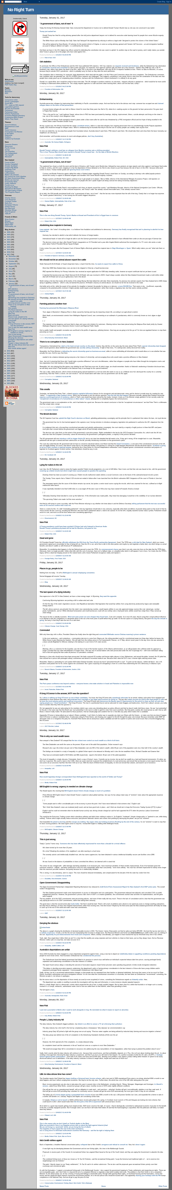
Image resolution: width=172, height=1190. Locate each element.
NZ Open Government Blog (14, 178)
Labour (56, 726)
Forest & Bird (10, 162)
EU (46, 455)
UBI (54, 1115)
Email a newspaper (12, 101)
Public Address (10, 183)
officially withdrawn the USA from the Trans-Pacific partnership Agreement (89, 542)
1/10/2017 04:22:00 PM (63, 943)
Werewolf (8, 157)
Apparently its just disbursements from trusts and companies (68, 934)
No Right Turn (21, 9)
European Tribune (11, 205)
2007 (9, 373)
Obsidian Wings (10, 210)
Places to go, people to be (51, 568)
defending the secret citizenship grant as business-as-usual (83, 351)
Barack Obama (50, 669)
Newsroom (9, 146)
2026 (9, 232)
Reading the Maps (11, 187)
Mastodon (8, 91)
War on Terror (66, 1136)
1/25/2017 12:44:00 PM (63, 452)
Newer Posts (44, 1186)
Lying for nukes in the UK (51, 465)
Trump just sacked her (48, 31)
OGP (46, 913)
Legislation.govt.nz (12, 107)
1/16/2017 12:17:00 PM (63, 826)
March (11, 279)
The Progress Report (12, 192)
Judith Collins (56, 945)
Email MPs (9, 103)
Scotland (50, 455)
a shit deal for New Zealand (142, 542)
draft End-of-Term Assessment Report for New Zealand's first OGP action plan (128, 887)
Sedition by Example (12, 139)
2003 (9, 383)
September (13, 264)
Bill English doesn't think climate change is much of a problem (87, 791)
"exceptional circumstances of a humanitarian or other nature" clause (65, 399)
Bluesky (8, 90)
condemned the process (91, 956)
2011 (9, 363)
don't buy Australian (95, 136)
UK (64, 158)
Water (66, 338)
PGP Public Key (10, 85)
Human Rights (59, 142)
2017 (9, 254)
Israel (46, 689)
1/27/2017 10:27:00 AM (63, 291)
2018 (9, 252)
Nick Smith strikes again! (51, 1140)
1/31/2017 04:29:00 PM (63, 55)
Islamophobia (49, 158)
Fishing (66, 1183)
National (55, 379)
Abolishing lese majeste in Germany (21, 298)
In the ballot (9, 133)
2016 (9, 351)
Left (53, 768)
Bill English (48, 829)
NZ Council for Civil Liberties (15, 176)
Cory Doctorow (10, 199)
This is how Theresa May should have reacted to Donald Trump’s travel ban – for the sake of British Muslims (79, 152)
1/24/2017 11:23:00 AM (63, 555)
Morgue (7, 221)
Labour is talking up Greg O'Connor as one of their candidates (65, 698)
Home (103, 1186)
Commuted (45, 630)
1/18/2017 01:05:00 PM (63, 623)
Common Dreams (11, 144)
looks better (75, 904)
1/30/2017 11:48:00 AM (63, 155)
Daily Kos (8, 203)
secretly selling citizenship (89, 348)
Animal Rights (49, 294)
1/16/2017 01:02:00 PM (63, 765)
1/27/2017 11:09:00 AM (63, 218)
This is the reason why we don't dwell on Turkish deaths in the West (64, 1123)
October (12, 261)
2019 (9, 249)
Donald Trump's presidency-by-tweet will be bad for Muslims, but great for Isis (68, 528)
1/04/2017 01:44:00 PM (63, 1112)
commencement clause (109, 549)
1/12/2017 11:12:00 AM (63, 910)
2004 (9, 381)
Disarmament (49, 518)
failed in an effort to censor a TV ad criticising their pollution (100, 1024)
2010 (9, 366)
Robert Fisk (58, 158)
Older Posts (163, 1186)
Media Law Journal (12, 175)
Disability (48, 878)
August (11, 266)
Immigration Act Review (13, 132)
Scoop (7, 150)
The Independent (11, 153)
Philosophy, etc (10, 226)
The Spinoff (9, 155)
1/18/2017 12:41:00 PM (63, 666)
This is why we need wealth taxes (54, 736)
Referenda (8, 135)
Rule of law (48, 57)
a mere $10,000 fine (125, 286)
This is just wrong (47, 839)
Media (47, 782)
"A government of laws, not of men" (55, 162)
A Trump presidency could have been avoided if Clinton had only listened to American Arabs (73, 526)
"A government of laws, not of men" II (56, 23)
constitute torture (83, 126)
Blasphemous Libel (12, 126)
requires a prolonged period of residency (54, 397)
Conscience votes (11, 100)
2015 (9, 353)
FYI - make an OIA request (14, 105)
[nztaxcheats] (45, 927)
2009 (9, 368)
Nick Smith (77, 1183)
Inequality (48, 768)
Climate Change (50, 626)
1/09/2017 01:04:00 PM (63, 1013)
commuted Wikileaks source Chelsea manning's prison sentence (122, 634)
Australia (48, 142)
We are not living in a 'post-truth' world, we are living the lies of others (65, 1127)
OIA (62, 89)
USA (54, 57)
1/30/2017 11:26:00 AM (63, 198)
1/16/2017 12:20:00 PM (63, 780)
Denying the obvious (49, 923)
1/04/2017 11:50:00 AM (63, 1180)
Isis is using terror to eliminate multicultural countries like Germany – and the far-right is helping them (77, 1130)
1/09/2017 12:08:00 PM (63, 1061)
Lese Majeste (69, 255)
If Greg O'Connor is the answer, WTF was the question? (64, 693)
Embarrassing (46, 99)
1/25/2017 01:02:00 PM (63, 407)
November (12, 259)
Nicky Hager (9, 223)
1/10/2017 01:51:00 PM (63, 993)
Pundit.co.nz (9, 185)
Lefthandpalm (10, 173)
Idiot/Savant (9, 81)
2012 (9, 361)
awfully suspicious (48, 933)
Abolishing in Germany (56, 225)
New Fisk (44, 146)
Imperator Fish (10, 169)
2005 (9, 378)
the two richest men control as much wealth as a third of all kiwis (95, 740)
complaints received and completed (55, 68)
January (12, 284)
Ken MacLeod (10, 208)
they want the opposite (108, 596)
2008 (9, 371)
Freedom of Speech (51, 255)
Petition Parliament (12, 114)
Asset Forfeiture (10, 125)
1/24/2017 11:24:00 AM (63, 531)
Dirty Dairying (49, 338)
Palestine (52, 689)
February (12, 281)
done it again (140, 1144)
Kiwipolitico (9, 171)
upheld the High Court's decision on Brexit (74, 418)
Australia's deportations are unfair (55, 949)
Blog (46, 582)
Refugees (67, 142)
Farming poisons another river (53, 304)
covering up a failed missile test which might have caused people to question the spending (73, 471)
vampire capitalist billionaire (82, 393)
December (12, 256)
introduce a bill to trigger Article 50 (72, 438)
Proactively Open (11, 182)
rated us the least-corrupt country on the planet (78, 346)
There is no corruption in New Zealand (57, 342)
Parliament (9, 110)
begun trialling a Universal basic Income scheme (83, 1078)
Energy (62, 626)
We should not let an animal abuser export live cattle (63, 260)
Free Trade (58, 558)
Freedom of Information (52, 89)
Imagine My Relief (11, 168)
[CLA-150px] (20, 62)
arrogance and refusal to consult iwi (115, 1144)
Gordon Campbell (11, 164)
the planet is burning (58, 822)
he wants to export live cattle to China (109, 264)
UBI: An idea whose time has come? (56, 1074)
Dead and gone (46, 538)
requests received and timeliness (127, 66)
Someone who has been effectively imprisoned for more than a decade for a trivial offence (92, 844)
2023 (9, 239)
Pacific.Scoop (10, 148)
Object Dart (9, 224)
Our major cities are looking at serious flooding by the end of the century (113, 822)
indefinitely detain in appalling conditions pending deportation (142, 954)
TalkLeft (8, 213)
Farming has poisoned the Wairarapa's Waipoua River (59, 308)
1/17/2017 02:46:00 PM (63, 723)
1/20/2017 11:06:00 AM (63, 579)
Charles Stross (10, 198)
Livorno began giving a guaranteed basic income (72, 1095)
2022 (9, 242)
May (10, 274)
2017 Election (49, 726)
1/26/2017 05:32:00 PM (63, 335)
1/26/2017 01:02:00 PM (63, 376)
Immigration (55, 995)
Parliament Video (11, 112)
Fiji (52, 142)
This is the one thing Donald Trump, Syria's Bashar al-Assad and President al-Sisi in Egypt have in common (79, 215)
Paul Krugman (10, 212)
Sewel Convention (123, 444)
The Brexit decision (48, 414)
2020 (9, 247)
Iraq (46, 1015)
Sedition (8, 137)
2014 (9, 356)
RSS (6, 93)
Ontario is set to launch (58, 1100)
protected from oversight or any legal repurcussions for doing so (93, 699)
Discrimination (56, 878)
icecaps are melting (78, 822)
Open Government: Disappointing (55, 882)
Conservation (49, 1183)
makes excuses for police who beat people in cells (146, 699)
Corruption (48, 379)
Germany (61, 255)
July (10, 269)
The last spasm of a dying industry (55, 592)
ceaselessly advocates (120, 698)
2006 (9, 376)
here (52, 990)
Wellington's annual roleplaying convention (79, 573)
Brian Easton (9, 219)
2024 (9, 237)
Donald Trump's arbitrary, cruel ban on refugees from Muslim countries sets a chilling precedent (75, 150)
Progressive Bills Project (14, 117)
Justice (74, 669)
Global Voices (10, 206)
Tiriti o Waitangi (87, 1183)
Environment (59, 338)
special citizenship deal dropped (154, 346)
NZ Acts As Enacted (12, 108)
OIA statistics (45, 61)
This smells (45, 389)
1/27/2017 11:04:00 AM (63, 253)
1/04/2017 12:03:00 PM (63, 1133)
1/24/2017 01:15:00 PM (63, 515)
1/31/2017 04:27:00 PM (63, 86)
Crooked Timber (11, 201)
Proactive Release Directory (15, 115)
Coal (57, 626)
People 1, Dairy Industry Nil (52, 1020)
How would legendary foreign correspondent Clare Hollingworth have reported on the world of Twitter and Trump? (81, 777)
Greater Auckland (11, 166)
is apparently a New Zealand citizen (59, 395)
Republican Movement (13, 189)
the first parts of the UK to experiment (87, 1102)
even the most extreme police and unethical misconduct (62, 701)
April (11, 276)
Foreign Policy (49, 558)
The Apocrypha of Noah (13, 190)
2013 (9, 358)
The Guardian (10, 151)
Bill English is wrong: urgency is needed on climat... (20, 331)
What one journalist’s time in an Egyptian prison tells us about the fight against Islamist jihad (74, 1125)
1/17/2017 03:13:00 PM (63, 686)
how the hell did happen (118, 395)
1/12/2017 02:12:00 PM (63, 876)
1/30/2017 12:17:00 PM (63, 139)
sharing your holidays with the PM (148, 1175)
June (11, 271)
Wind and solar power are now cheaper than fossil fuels (88, 617)
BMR (6, 128)
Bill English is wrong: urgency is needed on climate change (66, 786)
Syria (59, 1136)
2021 (9, 244)
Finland (47, 1115)
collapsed (83, 1144)
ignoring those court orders (80, 170)
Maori (71, 1183)
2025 (9, 234)
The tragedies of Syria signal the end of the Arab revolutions (61, 1129)
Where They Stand (11, 119)
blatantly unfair (137, 979)
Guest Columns (10, 130)
